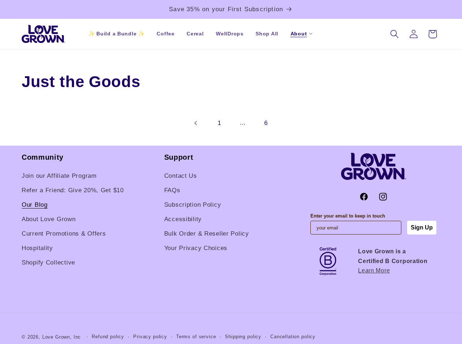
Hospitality (37, 248)
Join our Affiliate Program (59, 175)
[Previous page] (195, 123)
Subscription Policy (192, 204)
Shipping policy (243, 336)
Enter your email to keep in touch (347, 216)
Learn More (374, 270)
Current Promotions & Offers (64, 233)
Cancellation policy (292, 336)
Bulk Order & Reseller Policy (206, 233)
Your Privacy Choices (195, 248)
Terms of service (196, 336)
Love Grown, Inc (61, 337)
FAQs (172, 190)
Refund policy (108, 336)
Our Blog (35, 204)
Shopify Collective (48, 262)
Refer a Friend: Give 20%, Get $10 (73, 190)
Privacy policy (150, 336)
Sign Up (422, 227)
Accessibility (183, 219)
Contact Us (180, 175)
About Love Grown (49, 219)
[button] (298, 34)
